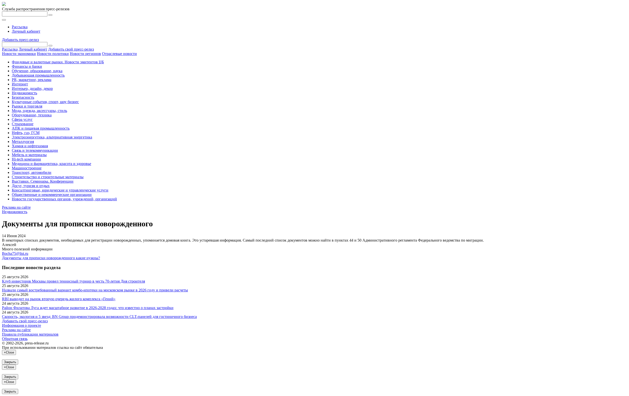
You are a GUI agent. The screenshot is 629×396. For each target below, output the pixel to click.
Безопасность (23, 97)
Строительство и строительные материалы (48, 177)
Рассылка (20, 27)
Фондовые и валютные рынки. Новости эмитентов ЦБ (58, 62)
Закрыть (10, 362)
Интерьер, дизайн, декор (32, 88)
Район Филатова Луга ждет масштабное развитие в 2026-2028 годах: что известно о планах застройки (87, 308)
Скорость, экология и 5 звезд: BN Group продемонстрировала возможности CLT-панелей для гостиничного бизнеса (99, 316)
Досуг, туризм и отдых (31, 186)
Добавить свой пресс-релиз (71, 49)
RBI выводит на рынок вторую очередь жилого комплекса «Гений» (58, 299)
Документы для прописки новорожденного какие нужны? (51, 258)
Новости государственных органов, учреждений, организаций (64, 199)
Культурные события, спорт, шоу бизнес (45, 102)
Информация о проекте (21, 325)
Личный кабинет (26, 31)
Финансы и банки (27, 66)
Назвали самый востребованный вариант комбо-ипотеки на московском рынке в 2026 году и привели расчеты (95, 290)
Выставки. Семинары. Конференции (42, 181)
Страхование (22, 124)
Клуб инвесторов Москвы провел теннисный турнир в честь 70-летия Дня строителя (73, 281)
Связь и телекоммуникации (35, 150)
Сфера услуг (22, 119)
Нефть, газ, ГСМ (26, 133)
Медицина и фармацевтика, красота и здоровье (51, 164)
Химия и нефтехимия (30, 146)
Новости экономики (19, 54)
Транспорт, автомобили (31, 172)
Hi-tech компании (26, 159)
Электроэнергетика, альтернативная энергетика (52, 137)
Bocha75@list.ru (15, 253)
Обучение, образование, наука (37, 71)
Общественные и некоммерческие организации (52, 194)
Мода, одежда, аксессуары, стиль (39, 111)
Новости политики (53, 54)
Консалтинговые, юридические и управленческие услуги (60, 190)
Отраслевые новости (119, 54)
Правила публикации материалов (30, 334)
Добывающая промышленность (38, 75)
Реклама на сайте (16, 207)
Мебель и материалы (29, 155)
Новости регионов (85, 54)
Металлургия (23, 141)
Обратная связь (15, 339)
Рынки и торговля (27, 106)
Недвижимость (24, 93)
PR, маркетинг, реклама (31, 80)
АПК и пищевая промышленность (41, 128)
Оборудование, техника (32, 115)
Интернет (20, 84)
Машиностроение (27, 168)
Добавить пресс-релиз (20, 40)
